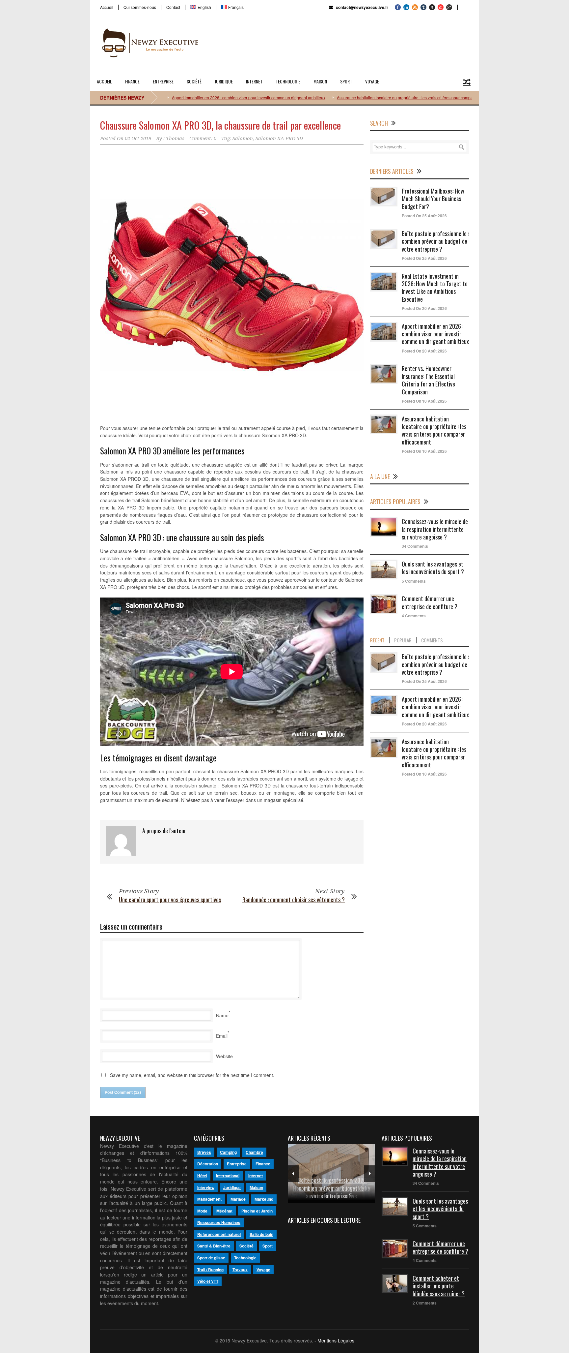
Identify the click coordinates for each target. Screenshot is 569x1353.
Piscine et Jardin (257, 1211)
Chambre (254, 1152)
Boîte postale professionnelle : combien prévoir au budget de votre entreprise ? (435, 241)
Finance (132, 81)
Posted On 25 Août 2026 (424, 216)
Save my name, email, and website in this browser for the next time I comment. (192, 1075)
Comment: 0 (202, 138)
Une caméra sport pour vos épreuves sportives (170, 899)
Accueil (106, 7)
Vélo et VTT (207, 1281)
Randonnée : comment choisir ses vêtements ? (293, 899)
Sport (346, 81)
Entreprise (163, 81)
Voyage (372, 81)
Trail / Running (210, 1270)
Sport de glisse (211, 1258)
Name (222, 1015)
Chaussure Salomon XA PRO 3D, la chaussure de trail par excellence (220, 125)
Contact (173, 7)
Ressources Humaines (218, 1222)
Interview (205, 1187)
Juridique (224, 81)
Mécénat (224, 1211)
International (227, 1176)
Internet (254, 81)
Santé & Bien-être (213, 1246)
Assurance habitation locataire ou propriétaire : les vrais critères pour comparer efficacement (379, 97)
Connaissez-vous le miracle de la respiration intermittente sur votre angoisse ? (435, 529)
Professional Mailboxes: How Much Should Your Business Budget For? (433, 199)
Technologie (288, 81)
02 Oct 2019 (138, 138)
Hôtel (202, 1176)
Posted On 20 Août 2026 (424, 308)
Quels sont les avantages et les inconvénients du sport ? (433, 568)
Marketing (264, 1199)
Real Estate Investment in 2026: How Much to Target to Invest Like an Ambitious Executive (435, 287)
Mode (202, 1211)
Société (194, 81)
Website (224, 1056)
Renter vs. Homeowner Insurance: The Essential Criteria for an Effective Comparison (428, 380)
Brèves (204, 1152)
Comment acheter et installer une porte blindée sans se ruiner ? (439, 1286)
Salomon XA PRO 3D (279, 138)
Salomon (242, 138)
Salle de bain (261, 1234)
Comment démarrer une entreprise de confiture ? (429, 602)
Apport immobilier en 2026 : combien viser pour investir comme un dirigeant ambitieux (208, 97)
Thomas (175, 138)
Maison (320, 81)
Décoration (207, 1164)
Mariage (238, 1199)
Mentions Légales (335, 1340)
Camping (228, 1152)
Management (209, 1199)
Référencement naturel (219, 1234)
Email (222, 1035)
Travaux (240, 1270)
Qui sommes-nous (139, 7)
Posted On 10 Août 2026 (424, 401)
